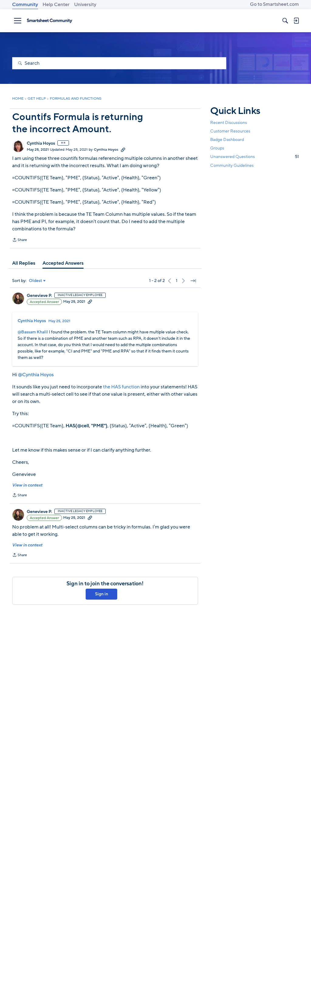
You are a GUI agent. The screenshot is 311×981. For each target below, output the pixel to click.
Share (19, 240)
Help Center (56, 4)
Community (25, 4)
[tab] (24, 263)
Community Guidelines (232, 165)
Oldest (35, 281)
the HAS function (121, 387)
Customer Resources (230, 131)
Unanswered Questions (254, 157)
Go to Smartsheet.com (274, 4)
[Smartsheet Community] (49, 20)
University (85, 4)
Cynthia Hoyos (41, 143)
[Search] (285, 20)
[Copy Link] (123, 149)
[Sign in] (296, 20)
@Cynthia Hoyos (36, 374)
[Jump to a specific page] (193, 281)
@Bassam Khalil (33, 332)
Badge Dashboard (227, 140)
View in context (27, 485)
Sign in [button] (101, 594)
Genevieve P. (39, 295)
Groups (217, 148)
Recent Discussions (228, 123)
